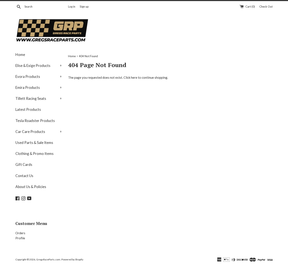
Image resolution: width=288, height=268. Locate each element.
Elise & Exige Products (38, 65)
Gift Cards (23, 164)
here (134, 77)
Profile (20, 238)
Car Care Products (38, 131)
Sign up (84, 6)
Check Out (266, 6)
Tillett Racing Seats (38, 98)
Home (20, 54)
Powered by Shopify (72, 259)
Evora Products (38, 76)
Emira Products (38, 87)
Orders (20, 233)
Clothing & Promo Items (34, 153)
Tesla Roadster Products (35, 120)
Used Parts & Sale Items (34, 142)
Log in (71, 6)
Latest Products (28, 109)
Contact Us (24, 175)
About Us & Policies (30, 186)
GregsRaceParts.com (48, 259)
